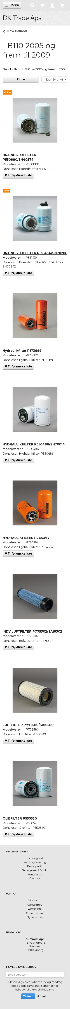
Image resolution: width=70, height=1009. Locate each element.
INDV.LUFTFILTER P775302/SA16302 (32, 631)
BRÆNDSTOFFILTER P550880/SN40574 (19, 157)
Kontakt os (34, 874)
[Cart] (62, 5)
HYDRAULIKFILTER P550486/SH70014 (34, 444)
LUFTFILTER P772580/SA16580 (28, 725)
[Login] (52, 5)
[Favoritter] (42, 5)
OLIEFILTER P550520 (20, 818)
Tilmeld (28, 996)
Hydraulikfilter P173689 (22, 351)
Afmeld (42, 996)
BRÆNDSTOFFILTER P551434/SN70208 (35, 253)
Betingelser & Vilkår (34, 870)
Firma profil (34, 866)
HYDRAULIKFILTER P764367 (26, 538)
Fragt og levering (35, 862)
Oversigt (34, 878)
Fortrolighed (34, 858)
